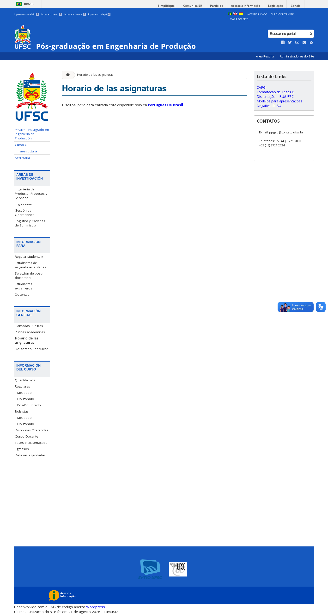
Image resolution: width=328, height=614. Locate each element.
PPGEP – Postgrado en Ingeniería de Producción (32, 133)
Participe (216, 6)
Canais (295, 6)
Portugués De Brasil (165, 104)
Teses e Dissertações (31, 442)
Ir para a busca (74, 14)
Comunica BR (192, 6)
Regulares (22, 386)
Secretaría (22, 158)
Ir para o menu (51, 14)
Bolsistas (22, 411)
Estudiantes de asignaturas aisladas (30, 265)
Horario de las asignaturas (26, 340)
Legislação (275, 6)
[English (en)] (235, 14)
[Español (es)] (241, 14)
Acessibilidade (257, 14)
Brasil (29, 4)
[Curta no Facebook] (283, 42)
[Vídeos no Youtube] (297, 42)
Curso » (21, 145)
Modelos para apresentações (279, 101)
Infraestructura (26, 151)
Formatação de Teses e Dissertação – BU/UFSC (275, 94)
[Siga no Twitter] (290, 42)
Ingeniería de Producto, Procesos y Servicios (31, 193)
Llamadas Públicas (29, 326)
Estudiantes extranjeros (23, 286)
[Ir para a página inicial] (66, 75)
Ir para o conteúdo (26, 14)
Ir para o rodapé (99, 14)
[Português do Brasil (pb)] (230, 14)
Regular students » (29, 256)
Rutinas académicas (30, 332)
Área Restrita (265, 56)
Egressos (22, 449)
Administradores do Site (297, 56)
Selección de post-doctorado (29, 275)
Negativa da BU (269, 105)
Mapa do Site (239, 19)
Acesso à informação (245, 6)
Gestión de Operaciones (24, 212)
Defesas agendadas (30, 455)
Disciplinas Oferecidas (31, 430)
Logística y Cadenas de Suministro (30, 223)
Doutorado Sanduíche (31, 349)
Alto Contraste (282, 14)
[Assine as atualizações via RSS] (312, 42)
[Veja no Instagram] (304, 42)
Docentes (22, 294)
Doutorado (25, 399)
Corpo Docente (26, 436)
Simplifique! (166, 6)
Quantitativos (25, 380)
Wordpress (95, 606)
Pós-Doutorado (29, 405)
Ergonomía (23, 204)
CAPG (261, 87)
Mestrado (24, 392)
